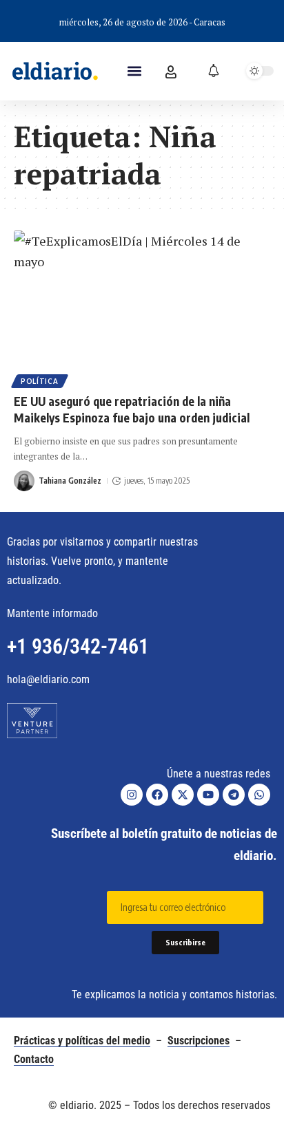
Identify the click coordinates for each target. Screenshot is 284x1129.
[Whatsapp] (259, 795)
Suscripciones (199, 1040)
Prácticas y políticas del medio (82, 1040)
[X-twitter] (183, 795)
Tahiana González (70, 480)
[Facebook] (157, 795)
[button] (134, 71)
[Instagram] (132, 795)
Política (40, 381)
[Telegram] (234, 795)
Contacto (34, 1059)
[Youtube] (208, 795)
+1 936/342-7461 (78, 646)
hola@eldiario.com (48, 679)
